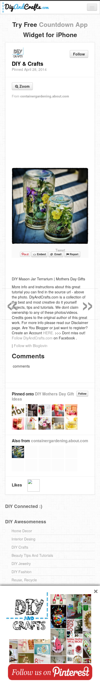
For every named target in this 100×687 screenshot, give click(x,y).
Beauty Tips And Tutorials (32, 555)
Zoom (23, 86)
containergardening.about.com (44, 96)
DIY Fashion (22, 571)
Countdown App (63, 24)
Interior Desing (23, 538)
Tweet (60, 250)
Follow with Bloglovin (30, 345)
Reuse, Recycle (24, 579)
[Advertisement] (50, 133)
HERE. (48, 332)
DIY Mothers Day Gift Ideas (43, 396)
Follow (79, 54)
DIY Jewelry (21, 563)
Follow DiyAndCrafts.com (32, 337)
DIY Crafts (20, 547)
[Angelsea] (33, 485)
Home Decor (22, 530)
